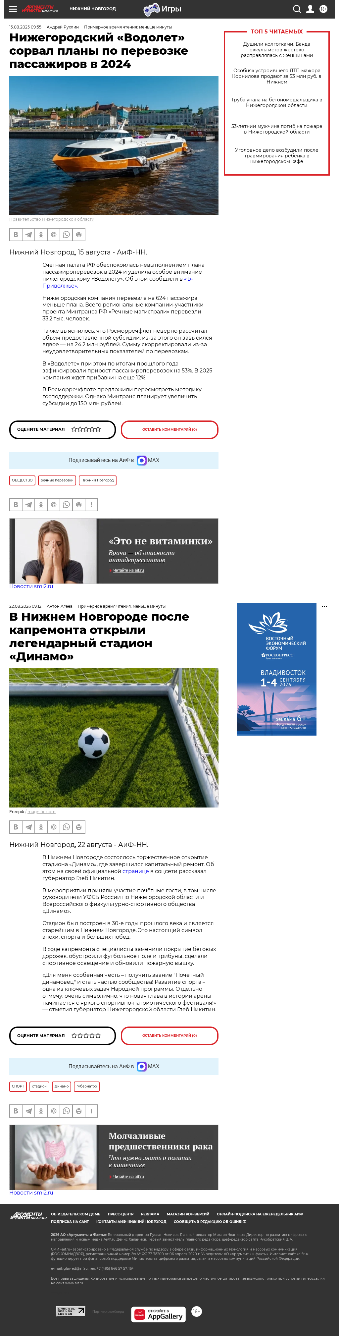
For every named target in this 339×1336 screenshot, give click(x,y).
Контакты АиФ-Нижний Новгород (131, 1222)
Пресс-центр (120, 1214)
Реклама (150, 1214)
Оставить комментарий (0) (169, 429)
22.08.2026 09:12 (25, 606)
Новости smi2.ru (31, 586)
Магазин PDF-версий (188, 1214)
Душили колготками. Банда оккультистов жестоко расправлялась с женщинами (277, 49)
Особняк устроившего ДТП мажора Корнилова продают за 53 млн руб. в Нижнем (276, 76)
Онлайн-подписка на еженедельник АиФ (260, 1214)
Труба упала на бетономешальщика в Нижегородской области (276, 102)
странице (135, 871)
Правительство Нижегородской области (51, 219)
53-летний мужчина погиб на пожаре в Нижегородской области (276, 129)
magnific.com (41, 811)
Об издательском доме (75, 1214)
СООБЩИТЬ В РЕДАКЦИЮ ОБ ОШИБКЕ (210, 1222)
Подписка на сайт (70, 1222)
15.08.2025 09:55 (25, 27)
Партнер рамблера (108, 1311)
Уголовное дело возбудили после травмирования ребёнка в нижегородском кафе (276, 155)
